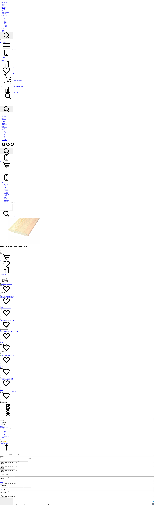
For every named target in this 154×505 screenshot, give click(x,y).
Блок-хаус (3, 10)
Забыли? (1, 482)
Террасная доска (4, 7)
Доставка (3, 28)
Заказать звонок (3, 161)
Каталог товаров (2, 112)
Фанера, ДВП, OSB (4, 22)
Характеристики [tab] (4, 274)
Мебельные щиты (6, 186)
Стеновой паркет (4, 9)
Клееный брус (4, 119)
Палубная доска (4, 6)
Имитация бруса (4, 4)
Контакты (3, 57)
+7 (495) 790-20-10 (2, 426)
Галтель (5, 17)
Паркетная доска (4, 116)
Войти (1, 484)
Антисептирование (6, 436)
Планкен (3, 5)
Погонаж (5, 187)
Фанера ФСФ (5, 26)
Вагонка (3, 1)
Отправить (2, 467)
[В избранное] (6, 304)
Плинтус (5, 132)
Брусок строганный (4, 14)
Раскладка (5, 19)
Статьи (4, 435)
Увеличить (13, 216)
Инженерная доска (4, 2)
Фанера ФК (5, 25)
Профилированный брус (5, 12)
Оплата (5, 430)
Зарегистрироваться (3, 492)
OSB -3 (4, 23)
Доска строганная (4, 127)
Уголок (4, 21)
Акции (3, 30)
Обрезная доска (4, 13)
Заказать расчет (2, 56)
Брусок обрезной (4, 15)
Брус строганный (4, 124)
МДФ (4, 137)
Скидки (3, 114)
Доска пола (3, 8)
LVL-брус (5, 197)
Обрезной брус (4, 11)
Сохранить (2, 463)
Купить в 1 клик (2, 260)
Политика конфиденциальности (4, 443)
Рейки (4, 20)
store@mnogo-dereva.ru (3, 42)
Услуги (3, 31)
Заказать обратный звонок (3, 427)
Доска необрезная (4, 140)
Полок (3, 16)
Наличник (5, 18)
